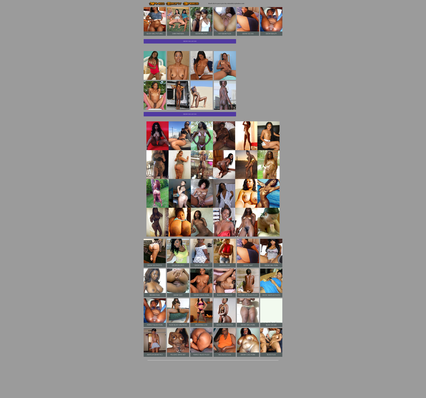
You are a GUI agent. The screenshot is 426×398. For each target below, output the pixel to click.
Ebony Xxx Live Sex (189, 41)
